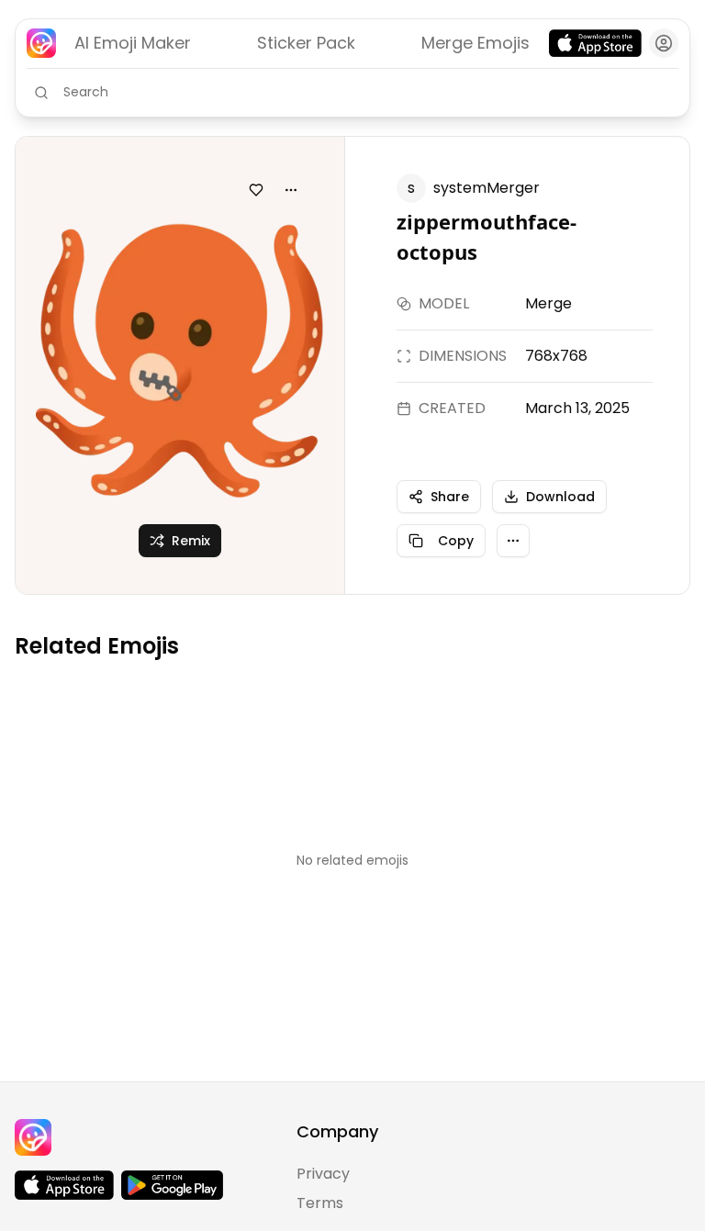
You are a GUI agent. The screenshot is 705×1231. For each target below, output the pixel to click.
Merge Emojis (475, 42)
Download (560, 496)
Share (450, 496)
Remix (191, 541)
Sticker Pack (306, 42)
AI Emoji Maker (132, 42)
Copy (456, 541)
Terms (320, 1203)
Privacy (323, 1173)
